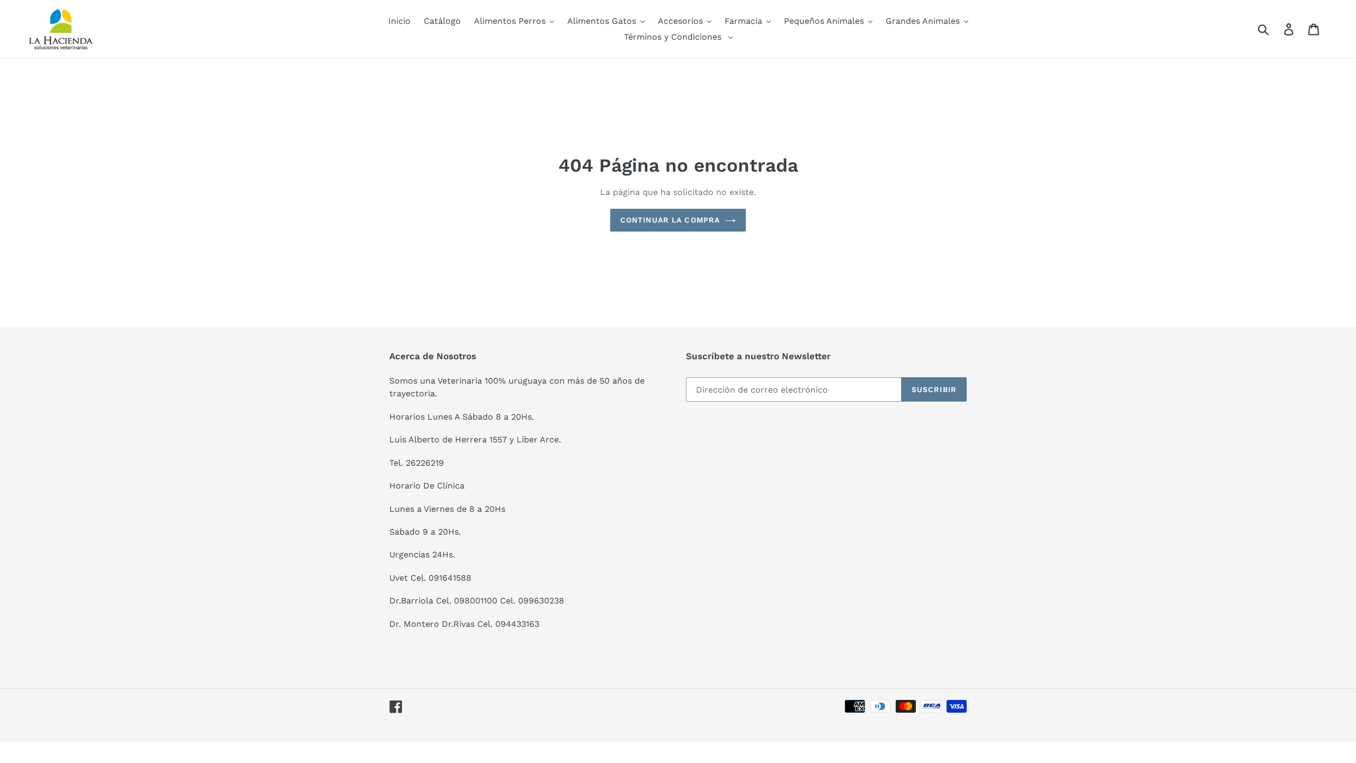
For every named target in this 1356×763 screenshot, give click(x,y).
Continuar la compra (670, 220)
